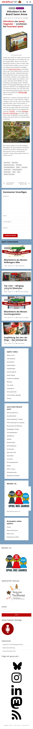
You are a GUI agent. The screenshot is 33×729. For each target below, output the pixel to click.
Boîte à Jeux (10, 533)
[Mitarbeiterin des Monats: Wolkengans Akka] (16, 250)
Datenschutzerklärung (8, 648)
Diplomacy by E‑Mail (13, 537)
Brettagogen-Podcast (13, 429)
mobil (13, 172)
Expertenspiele (11, 365)
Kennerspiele (10, 362)
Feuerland (24, 167)
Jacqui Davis (7, 169)
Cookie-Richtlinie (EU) (8, 651)
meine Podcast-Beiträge (14, 395)
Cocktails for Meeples (13, 378)
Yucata (9, 527)
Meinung (9, 382)
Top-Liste (14, 274)
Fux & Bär (9, 459)
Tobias (5, 18)
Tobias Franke (17, 725)
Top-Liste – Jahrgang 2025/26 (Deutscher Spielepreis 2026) (14, 288)
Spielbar (9, 439)
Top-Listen (10, 385)
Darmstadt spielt (11, 472)
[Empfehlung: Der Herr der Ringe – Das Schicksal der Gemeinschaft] (16, 328)
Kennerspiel (7, 172)
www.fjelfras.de (25, 725)
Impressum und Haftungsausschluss (12, 644)
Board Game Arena (9, 165)
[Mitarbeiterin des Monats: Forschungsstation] (16, 302)
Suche (16, 614)
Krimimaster (10, 449)
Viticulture (8, 21)
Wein (18, 172)
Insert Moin (10, 456)
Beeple (9, 465)
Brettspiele (12, 8)
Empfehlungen (11, 368)
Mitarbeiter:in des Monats (18, 248)
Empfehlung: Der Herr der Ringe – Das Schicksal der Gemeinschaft (15, 340)
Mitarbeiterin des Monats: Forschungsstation (15, 313)
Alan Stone (7, 162)
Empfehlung (15, 325)
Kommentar (6, 196)
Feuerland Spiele (15, 26)
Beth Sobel (15, 162)
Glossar (9, 398)
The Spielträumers (12, 432)
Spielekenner (10, 436)
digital (18, 167)
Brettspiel (18, 165)
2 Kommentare (20, 265)
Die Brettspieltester (12, 462)
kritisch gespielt (11, 372)
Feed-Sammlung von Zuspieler (16, 422)
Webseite (5, 227)
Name (5, 215)
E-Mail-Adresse (7, 221)
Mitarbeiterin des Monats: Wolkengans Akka (15, 261)
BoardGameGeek (11, 416)
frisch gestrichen (11, 392)
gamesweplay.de (11, 446)
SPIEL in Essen (11, 469)
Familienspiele (11, 358)
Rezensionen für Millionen (14, 426)
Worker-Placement (9, 174)
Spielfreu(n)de (11, 442)
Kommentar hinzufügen (22, 18)
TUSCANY (12, 111)
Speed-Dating (11, 375)
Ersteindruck (10, 388)
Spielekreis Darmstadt (13, 475)
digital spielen (20, 8)
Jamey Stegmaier (17, 169)
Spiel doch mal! (11, 452)
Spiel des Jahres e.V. (12, 412)
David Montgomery (9, 167)
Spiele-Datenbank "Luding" (15, 419)
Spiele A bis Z (11, 355)
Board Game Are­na (15, 69)
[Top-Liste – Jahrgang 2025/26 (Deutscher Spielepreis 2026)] (16, 276)
